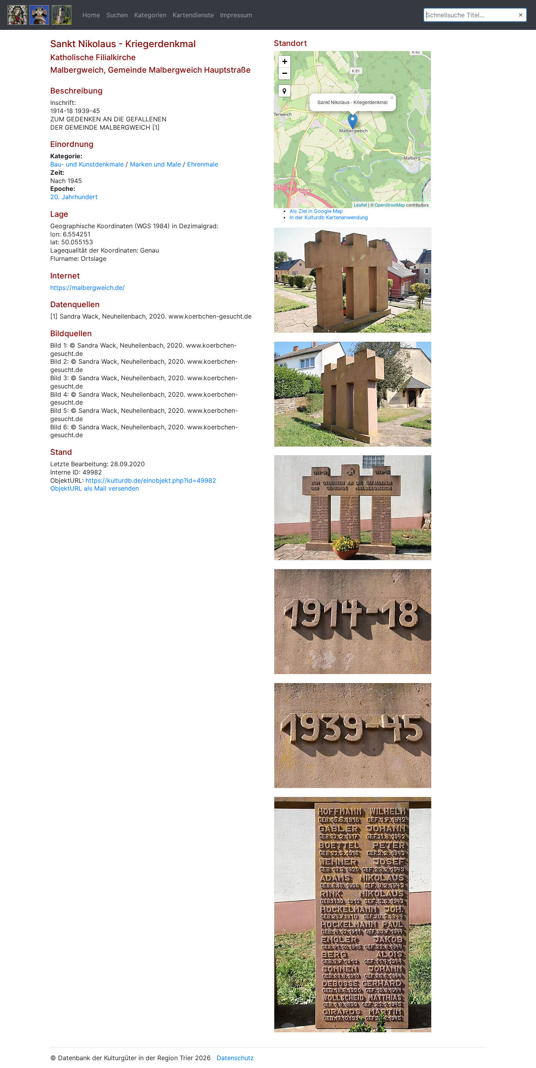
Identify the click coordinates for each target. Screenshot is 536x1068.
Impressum (236, 15)
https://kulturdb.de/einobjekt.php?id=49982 (151, 480)
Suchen (117, 15)
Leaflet (360, 205)
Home (91, 15)
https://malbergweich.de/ (87, 287)
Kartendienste (193, 15)
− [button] (284, 73)
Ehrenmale (202, 164)
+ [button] (284, 61)
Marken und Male (155, 164)
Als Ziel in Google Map (316, 211)
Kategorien (150, 15)
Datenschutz (235, 1058)
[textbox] (475, 15)
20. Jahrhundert (74, 197)
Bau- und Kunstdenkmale (87, 164)
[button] (521, 15)
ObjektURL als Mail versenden (94, 488)
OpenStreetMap (390, 205)
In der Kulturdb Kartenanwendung (329, 217)
